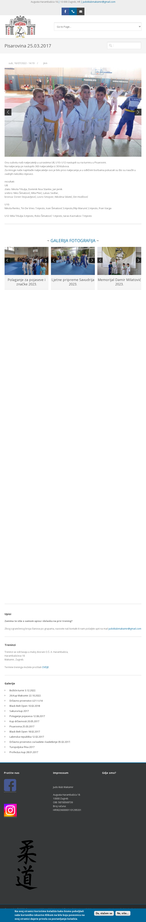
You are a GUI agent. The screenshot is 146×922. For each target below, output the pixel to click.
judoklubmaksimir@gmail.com (99, 1)
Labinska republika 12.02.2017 (27, 736)
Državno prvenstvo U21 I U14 (26, 700)
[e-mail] (80, 11)
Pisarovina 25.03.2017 (22, 726)
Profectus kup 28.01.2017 (24, 752)
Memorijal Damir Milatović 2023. (119, 281)
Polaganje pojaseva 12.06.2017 (27, 716)
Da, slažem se (104, 913)
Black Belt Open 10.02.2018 (25, 706)
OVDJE (45, 667)
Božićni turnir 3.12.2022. (23, 690)
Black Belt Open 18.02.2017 (25, 731)
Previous (8, 112)
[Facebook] (65, 11)
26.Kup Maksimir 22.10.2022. (25, 695)
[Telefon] (73, 11)
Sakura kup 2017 (19, 711)
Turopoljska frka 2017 (22, 747)
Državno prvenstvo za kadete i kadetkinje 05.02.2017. (40, 742)
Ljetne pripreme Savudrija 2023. (73, 281)
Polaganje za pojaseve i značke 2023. (26, 281)
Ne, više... (123, 913)
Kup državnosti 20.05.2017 (24, 721)
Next (138, 112)
